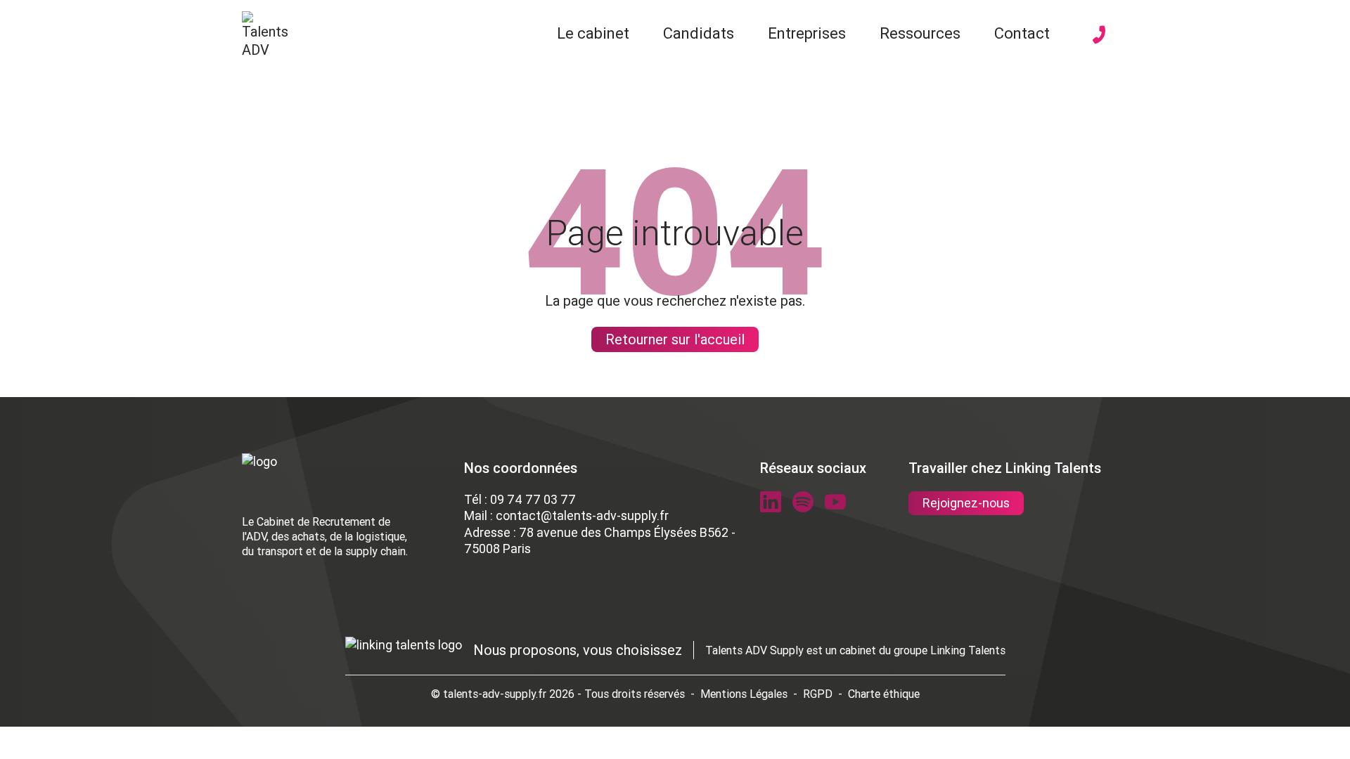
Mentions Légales (744, 694)
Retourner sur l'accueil (675, 339)
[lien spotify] (803, 501)
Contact (1022, 33)
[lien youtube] (835, 501)
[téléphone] (1099, 34)
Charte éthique (884, 694)
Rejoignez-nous (966, 503)
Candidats (698, 33)
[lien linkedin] (770, 501)
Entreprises (807, 33)
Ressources (920, 33)
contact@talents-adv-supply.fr (582, 515)
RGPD (817, 694)
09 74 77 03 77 (533, 499)
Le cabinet (593, 33)
